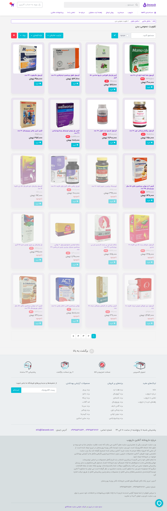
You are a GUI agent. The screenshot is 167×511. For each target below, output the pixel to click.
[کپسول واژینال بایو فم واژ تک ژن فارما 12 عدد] (27, 169)
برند (23, 35)
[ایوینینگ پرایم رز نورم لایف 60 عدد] (102, 169)
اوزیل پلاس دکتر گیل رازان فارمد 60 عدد (65, 186)
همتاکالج (68, 507)
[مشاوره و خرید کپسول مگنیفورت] (27, 58)
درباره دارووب (150, 394)
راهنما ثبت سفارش (95, 12)
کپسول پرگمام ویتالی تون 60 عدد (141, 131)
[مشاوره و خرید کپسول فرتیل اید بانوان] (102, 114)
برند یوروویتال (117, 402)
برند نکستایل (118, 398)
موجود (122, 35)
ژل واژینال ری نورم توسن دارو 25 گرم (28, 245)
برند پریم (86, 390)
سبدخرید (121, 12)
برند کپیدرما (85, 414)
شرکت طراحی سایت (79, 507)
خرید (149, 87)
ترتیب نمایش (55, 35)
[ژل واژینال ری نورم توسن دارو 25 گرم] (27, 228)
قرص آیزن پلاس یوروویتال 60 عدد (29, 131)
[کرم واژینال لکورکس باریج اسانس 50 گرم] (102, 58)
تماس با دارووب (150, 398)
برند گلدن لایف (117, 406)
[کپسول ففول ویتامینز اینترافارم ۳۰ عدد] (64, 58)
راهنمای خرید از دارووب (147, 402)
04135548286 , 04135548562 (84, 430)
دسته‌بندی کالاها (147, 12)
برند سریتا (86, 406)
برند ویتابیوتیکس (116, 418)
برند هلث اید (118, 390)
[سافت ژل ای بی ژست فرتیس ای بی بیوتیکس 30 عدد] (102, 228)
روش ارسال (110, 12)
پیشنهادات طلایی (57, 12)
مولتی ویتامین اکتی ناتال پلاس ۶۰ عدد (65, 306)
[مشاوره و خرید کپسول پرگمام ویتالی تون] (139, 114)
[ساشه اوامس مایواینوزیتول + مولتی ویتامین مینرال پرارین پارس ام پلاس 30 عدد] (64, 228)
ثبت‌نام (16, 390)
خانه (154, 390)
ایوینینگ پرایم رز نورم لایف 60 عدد (104, 186)
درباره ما (82, 12)
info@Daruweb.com (45, 430)
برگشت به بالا (81, 351)
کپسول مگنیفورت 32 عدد (33, 75)
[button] (14, 5)
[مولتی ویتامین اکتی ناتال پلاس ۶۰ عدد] (64, 289)
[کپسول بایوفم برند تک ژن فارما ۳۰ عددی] (139, 228)
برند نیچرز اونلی (116, 414)
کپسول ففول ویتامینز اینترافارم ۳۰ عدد (65, 75)
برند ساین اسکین (83, 418)
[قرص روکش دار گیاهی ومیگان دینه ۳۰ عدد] (102, 289)
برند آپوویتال (118, 394)
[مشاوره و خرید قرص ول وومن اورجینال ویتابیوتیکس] (64, 114)
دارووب (130, 12)
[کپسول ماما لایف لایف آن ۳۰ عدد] (139, 58)
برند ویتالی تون (117, 410)
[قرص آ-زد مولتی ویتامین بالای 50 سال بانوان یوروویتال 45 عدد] (27, 289)
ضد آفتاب (86, 402)
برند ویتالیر (85, 410)
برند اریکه (86, 398)
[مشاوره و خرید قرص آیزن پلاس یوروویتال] (27, 114)
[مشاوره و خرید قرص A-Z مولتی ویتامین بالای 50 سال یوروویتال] (139, 169)
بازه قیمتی (37, 35)
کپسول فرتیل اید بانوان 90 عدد (105, 131)
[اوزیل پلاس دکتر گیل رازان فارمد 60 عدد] (64, 169)
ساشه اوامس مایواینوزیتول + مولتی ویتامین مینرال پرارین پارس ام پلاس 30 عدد (64, 247)
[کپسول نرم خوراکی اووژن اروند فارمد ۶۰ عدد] (139, 289)
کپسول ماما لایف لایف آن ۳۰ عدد (142, 75)
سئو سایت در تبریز (95, 507)
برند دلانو (86, 394)
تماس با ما (71, 12)
